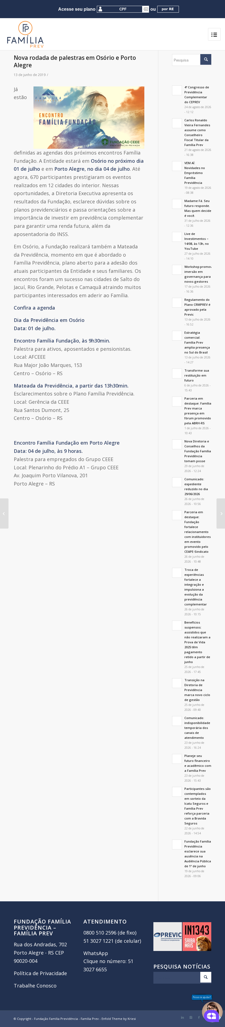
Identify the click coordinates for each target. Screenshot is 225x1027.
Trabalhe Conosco (35, 985)
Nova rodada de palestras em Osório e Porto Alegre (75, 61)
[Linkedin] (182, 1017)
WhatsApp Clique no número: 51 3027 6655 (108, 961)
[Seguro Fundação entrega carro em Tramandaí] (4, 513)
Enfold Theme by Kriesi (119, 1019)
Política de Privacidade (40, 973)
